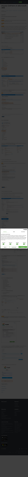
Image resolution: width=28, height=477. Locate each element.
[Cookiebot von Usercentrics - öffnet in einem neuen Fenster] (24, 229)
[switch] (11, 244)
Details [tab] (14, 231)
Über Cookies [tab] (23, 231)
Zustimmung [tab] (4, 231)
